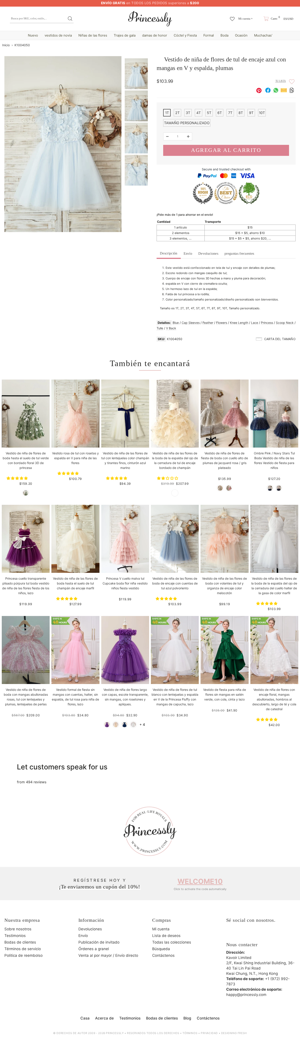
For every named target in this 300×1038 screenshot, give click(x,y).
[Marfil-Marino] (270, 488)
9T (251, 113)
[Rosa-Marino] (278, 488)
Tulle (160, 328)
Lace (254, 322)
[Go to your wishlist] (232, 17)
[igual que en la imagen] (25, 493)
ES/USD (288, 18)
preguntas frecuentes (239, 253)
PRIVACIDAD (209, 1033)
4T (198, 113)
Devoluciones (208, 253)
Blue (176, 322)
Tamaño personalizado (187, 123)
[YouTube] (266, 934)
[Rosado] (229, 488)
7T (230, 113)
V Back (171, 328)
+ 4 (142, 724)
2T (177, 113)
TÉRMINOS (190, 1033)
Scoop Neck (285, 322)
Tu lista (280, 81)
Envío (188, 253)
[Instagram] (242, 934)
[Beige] (115, 724)
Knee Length (239, 322)
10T (262, 113)
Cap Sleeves (191, 322)
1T (167, 113)
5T (209, 113)
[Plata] (220, 488)
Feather (207, 322)
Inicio (6, 45)
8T (241, 113)
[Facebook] (230, 934)
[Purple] (107, 724)
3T (188, 113)
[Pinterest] (254, 934)
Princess (267, 322)
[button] (18, 478)
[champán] (175, 493)
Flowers (221, 322)
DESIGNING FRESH (234, 1033)
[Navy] (124, 724)
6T (219, 113)
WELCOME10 (200, 881)
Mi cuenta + (245, 18)
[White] (133, 724)
